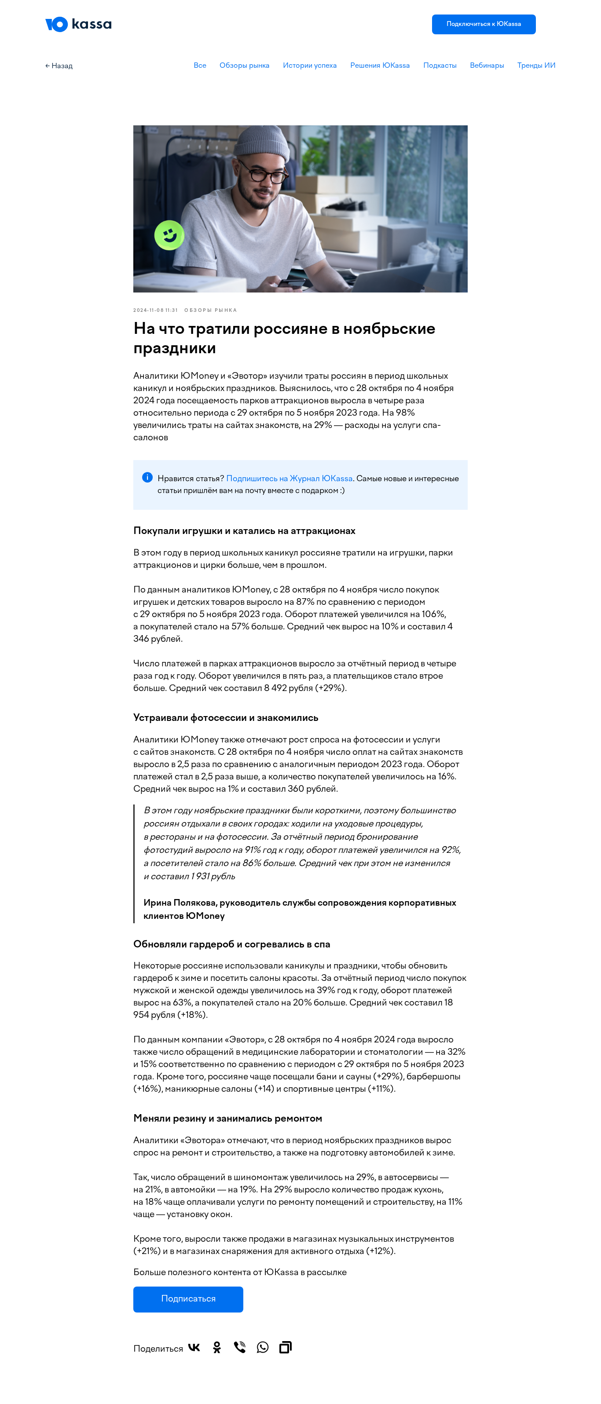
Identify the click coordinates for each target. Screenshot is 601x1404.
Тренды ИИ (536, 66)
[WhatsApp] (262, 1347)
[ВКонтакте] (194, 1347)
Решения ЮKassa (380, 66)
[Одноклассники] (216, 1347)
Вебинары (487, 66)
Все (200, 66)
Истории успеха (310, 66)
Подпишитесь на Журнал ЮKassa (289, 479)
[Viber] (239, 1347)
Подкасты (440, 66)
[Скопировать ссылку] (285, 1347)
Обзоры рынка (245, 66)
